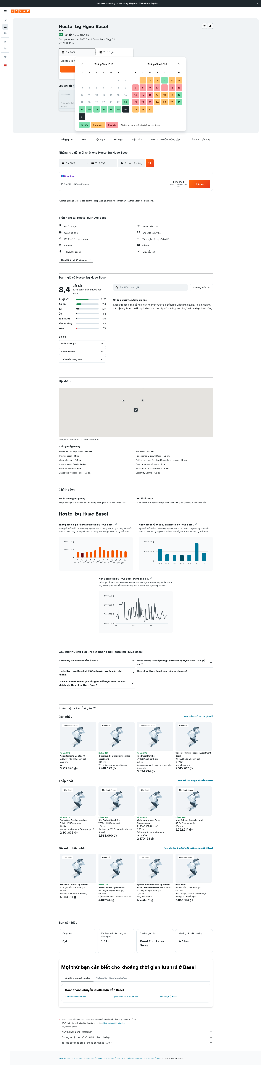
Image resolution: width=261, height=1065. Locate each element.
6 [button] (104, 87)
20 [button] (103, 102)
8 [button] (118, 87)
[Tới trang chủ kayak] (20, 11)
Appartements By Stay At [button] (72, 755)
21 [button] (111, 102)
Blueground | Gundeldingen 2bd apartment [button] (114, 757)
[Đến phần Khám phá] (5, 42)
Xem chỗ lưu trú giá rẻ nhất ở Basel (195, 780)
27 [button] (104, 109)
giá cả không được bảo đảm (113, 1023)
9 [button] (125, 87)
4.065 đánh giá (81, 34)
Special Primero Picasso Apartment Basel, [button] (193, 754)
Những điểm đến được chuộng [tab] (111, 978)
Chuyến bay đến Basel (76, 996)
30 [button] (125, 109)
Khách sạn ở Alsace (134, 1058)
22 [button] (118, 102)
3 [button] (82, 87)
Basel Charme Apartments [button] (111, 887)
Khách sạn (78, 1058)
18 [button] (89, 102)
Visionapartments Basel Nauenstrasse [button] (148, 822)
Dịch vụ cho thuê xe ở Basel (125, 996)
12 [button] (96, 94)
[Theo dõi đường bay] (5, 48)
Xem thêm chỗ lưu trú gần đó (198, 716)
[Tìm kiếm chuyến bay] (5, 21)
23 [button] (125, 102)
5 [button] (96, 87)
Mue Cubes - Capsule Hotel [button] (189, 820)
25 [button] (89, 109)
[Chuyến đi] (5, 57)
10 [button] (82, 94)
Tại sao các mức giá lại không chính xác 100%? (86, 1042)
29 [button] (118, 109)
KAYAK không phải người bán (77, 1031)
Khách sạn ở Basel (168, 996)
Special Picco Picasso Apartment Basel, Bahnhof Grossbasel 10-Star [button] (154, 886)
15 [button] (118, 94)
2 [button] (125, 80)
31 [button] (82, 116)
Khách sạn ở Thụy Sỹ (114, 1058)
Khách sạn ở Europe (94, 1058)
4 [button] (89, 87)
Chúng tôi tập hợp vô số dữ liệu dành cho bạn (86, 1037)
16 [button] (125, 94)
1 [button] (118, 80)
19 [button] (96, 102)
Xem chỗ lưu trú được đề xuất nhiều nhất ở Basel (188, 848)
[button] (257, 3)
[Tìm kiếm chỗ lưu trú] (5, 27)
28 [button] (111, 109)
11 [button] (89, 94)
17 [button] (82, 102)
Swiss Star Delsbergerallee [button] (73, 820)
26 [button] (96, 109)
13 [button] (104, 94)
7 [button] (111, 87)
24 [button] (82, 109)
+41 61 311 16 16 (66, 42)
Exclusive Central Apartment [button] (74, 884)
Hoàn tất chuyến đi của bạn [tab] (77, 978)
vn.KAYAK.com (64, 1058)
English (154, 3)
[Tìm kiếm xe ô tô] (5, 33)
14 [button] (111, 94)
